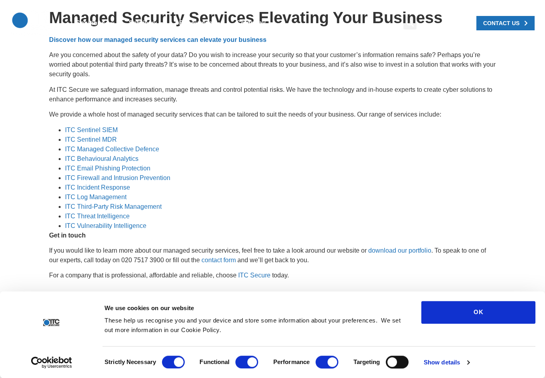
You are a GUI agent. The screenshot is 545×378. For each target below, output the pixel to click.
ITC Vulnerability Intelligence (105, 225)
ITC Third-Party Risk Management (113, 206)
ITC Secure (254, 275)
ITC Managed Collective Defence (112, 149)
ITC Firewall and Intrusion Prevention (117, 177)
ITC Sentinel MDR (91, 139)
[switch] (246, 362)
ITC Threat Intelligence (97, 216)
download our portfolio (399, 250)
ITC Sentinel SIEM (91, 130)
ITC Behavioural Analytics (101, 158)
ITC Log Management (95, 197)
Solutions (90, 23)
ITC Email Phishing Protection (107, 168)
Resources (195, 23)
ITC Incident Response (97, 187)
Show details (442, 362)
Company (251, 23)
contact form (218, 260)
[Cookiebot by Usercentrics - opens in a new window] (52, 362)
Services (142, 23)
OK (479, 312)
